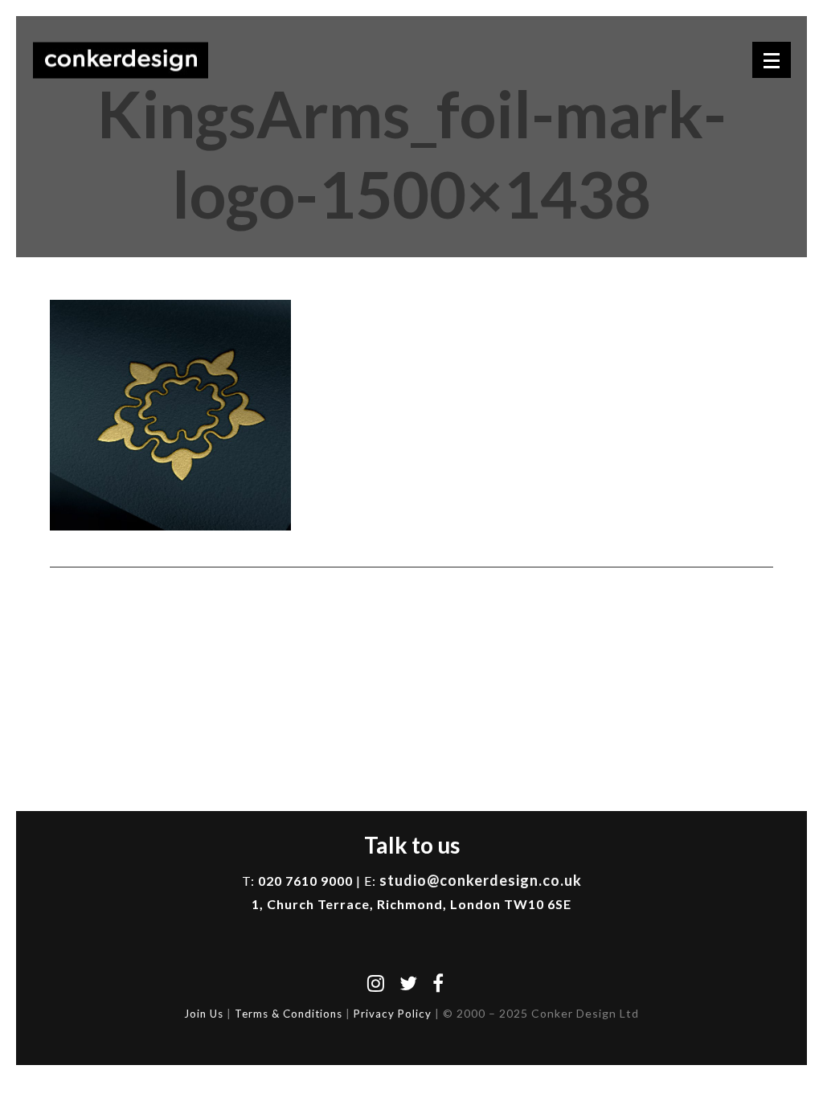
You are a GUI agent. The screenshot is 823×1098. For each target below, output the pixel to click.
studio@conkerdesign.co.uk (480, 880)
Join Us (203, 1013)
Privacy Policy (393, 1013)
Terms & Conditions (288, 1013)
